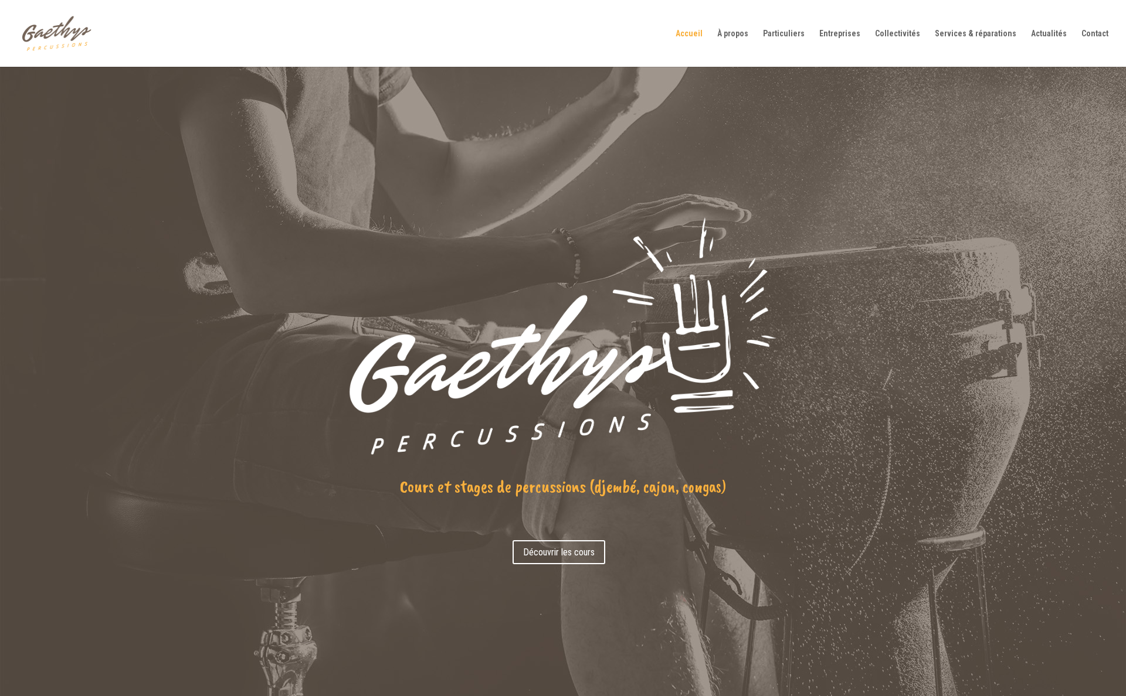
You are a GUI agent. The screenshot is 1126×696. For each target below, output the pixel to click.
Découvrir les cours (559, 552)
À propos (732, 33)
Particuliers (784, 33)
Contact (1094, 33)
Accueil (689, 33)
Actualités (1049, 33)
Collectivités (897, 33)
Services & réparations (975, 33)
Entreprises (839, 33)
